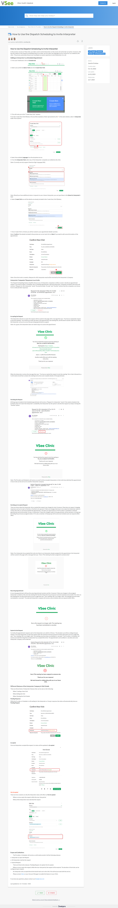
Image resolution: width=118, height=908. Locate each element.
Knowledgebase (21, 27)
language (91, 53)
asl (89, 51)
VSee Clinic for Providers (34, 27)
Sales (22, 874)
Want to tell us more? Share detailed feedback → (46, 900)
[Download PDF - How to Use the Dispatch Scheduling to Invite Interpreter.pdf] (82, 41)
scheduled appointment (99, 53)
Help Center (11, 27)
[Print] (78, 41)
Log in (114, 3)
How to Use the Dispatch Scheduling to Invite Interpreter (59, 27)
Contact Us (103, 3)
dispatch (93, 51)
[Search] (27, 15)
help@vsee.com (40, 879)
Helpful (41, 892)
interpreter (99, 51)
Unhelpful (52, 892)
